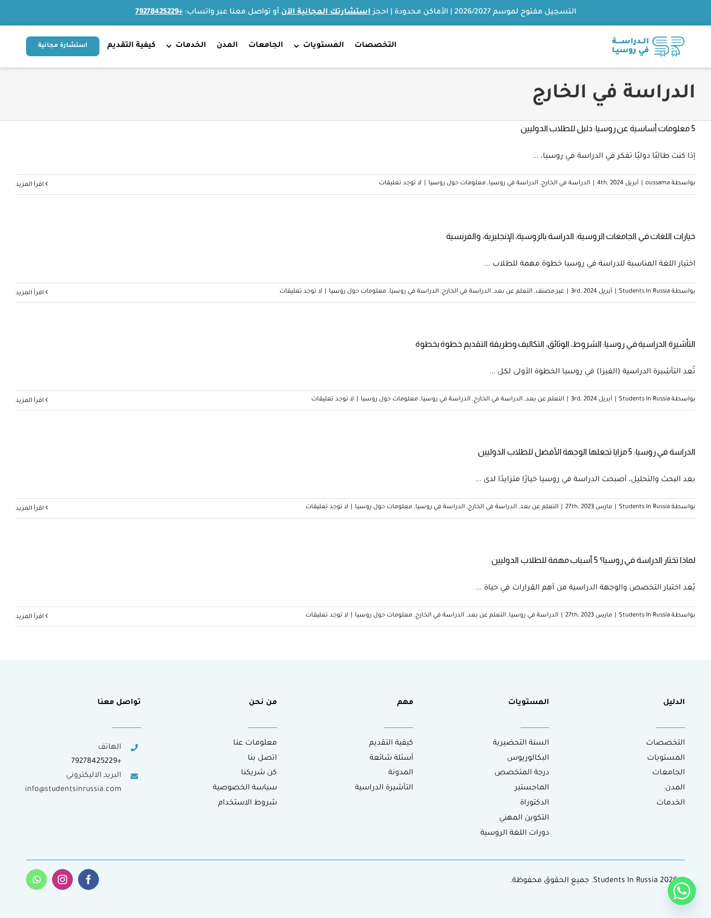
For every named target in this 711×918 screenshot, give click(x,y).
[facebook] (88, 879)
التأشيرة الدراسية (384, 788)
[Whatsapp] (682, 891)
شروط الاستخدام (247, 803)
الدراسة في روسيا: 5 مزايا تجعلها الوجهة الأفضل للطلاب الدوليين (586, 451)
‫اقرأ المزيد (30, 185)
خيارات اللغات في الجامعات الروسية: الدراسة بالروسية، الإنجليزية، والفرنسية (570, 236)
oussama (657, 183)
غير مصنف (550, 291)
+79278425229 (96, 762)
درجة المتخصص (521, 773)
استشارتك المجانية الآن (326, 12)
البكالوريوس (528, 758)
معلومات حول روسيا (457, 183)
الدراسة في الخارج (565, 183)
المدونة (400, 773)
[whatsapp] (36, 879)
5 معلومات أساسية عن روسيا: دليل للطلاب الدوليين (607, 128)
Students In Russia (644, 291)
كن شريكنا (259, 773)
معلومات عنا (255, 743)
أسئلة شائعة (391, 758)
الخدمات (670, 803)
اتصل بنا (262, 758)
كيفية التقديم (391, 743)
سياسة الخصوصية (245, 788)
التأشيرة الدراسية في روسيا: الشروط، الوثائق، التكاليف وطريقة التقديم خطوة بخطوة (555, 343)
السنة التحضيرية (521, 743)
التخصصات (665, 743)
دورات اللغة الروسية (514, 833)
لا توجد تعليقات (400, 183)
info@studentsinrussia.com (73, 790)
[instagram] (62, 879)
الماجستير (532, 788)
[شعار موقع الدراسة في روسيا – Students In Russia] (648, 40)
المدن (675, 788)
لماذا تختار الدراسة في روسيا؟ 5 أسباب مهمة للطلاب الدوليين (593, 560)
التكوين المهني (524, 818)
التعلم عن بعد (513, 291)
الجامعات (668, 773)
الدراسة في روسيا (513, 183)
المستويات (666, 758)
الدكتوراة (534, 803)
